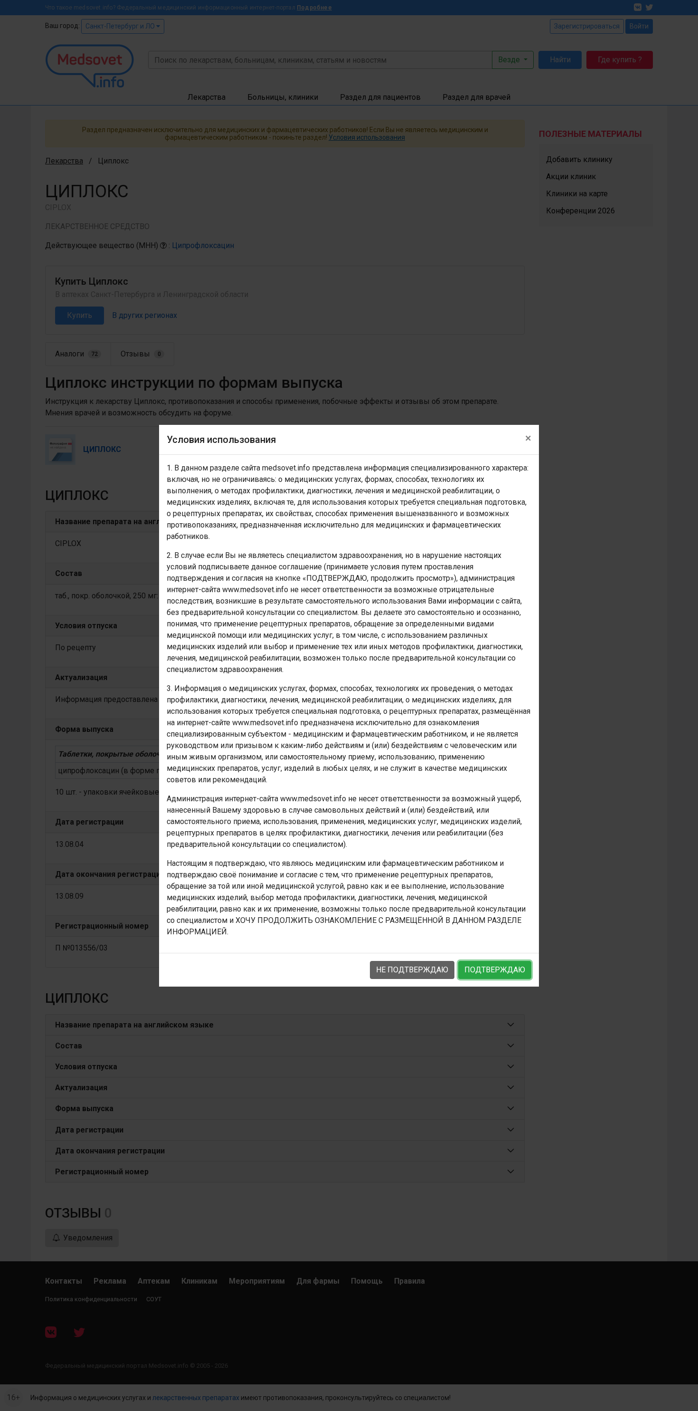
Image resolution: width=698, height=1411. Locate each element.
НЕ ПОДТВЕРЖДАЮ (412, 969)
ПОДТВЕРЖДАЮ (494, 969)
